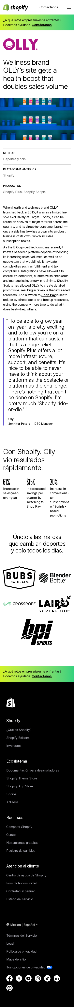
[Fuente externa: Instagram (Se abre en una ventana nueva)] (38, 978)
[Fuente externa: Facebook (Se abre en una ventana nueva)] (9, 978)
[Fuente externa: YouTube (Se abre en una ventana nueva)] (28, 978)
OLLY (54, 207)
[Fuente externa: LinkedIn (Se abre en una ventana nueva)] (57, 978)
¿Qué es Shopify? (19, 730)
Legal (10, 943)
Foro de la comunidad (21, 883)
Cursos (11, 835)
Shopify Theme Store (21, 778)
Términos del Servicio (21, 935)
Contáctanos (48, 7)
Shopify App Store (19, 786)
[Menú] (69, 7)
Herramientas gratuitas (22, 843)
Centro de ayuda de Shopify (26, 875)
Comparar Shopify (19, 827)
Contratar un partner (20, 891)
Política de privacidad (21, 951)
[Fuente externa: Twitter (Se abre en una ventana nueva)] (19, 978)
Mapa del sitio (16, 959)
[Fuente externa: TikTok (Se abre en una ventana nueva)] (47, 978)
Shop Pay (48, 295)
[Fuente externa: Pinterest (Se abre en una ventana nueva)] (9, 988)
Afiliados (12, 802)
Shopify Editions (18, 738)
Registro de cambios (20, 851)
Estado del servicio (19, 899)
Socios (11, 794)
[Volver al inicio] (10, 703)
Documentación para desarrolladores (32, 770)
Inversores (14, 746)
